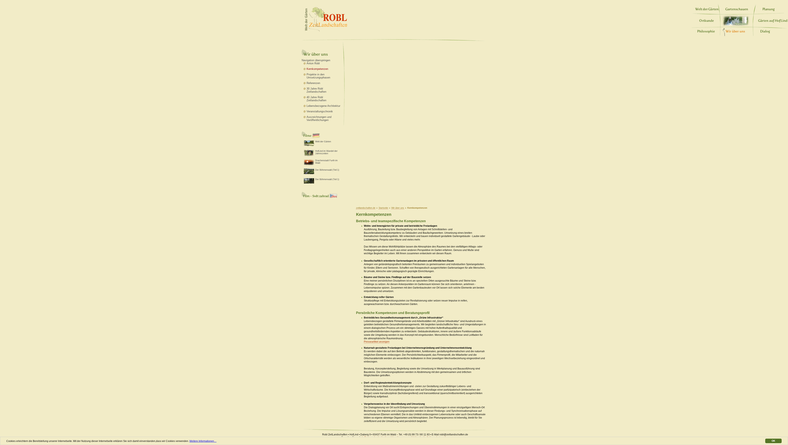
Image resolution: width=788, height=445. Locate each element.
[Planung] (769, 10)
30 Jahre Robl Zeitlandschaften (316, 90)
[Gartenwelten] (707, 10)
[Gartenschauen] (736, 10)
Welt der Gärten (323, 141)
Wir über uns (397, 208)
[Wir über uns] (735, 31)
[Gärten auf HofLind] (772, 21)
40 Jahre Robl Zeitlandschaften (316, 99)
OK (773, 440)
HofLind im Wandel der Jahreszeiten (326, 152)
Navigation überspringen (316, 60)
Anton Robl (313, 63)
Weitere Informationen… (202, 441)
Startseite (735, 20)
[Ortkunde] (706, 21)
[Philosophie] (706, 32)
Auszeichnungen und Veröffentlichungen (319, 118)
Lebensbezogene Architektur (323, 105)
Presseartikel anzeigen (376, 341)
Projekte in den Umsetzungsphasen (318, 76)
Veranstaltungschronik (320, 111)
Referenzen (313, 83)
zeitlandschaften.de (365, 208)
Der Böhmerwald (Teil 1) (327, 170)
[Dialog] (765, 32)
